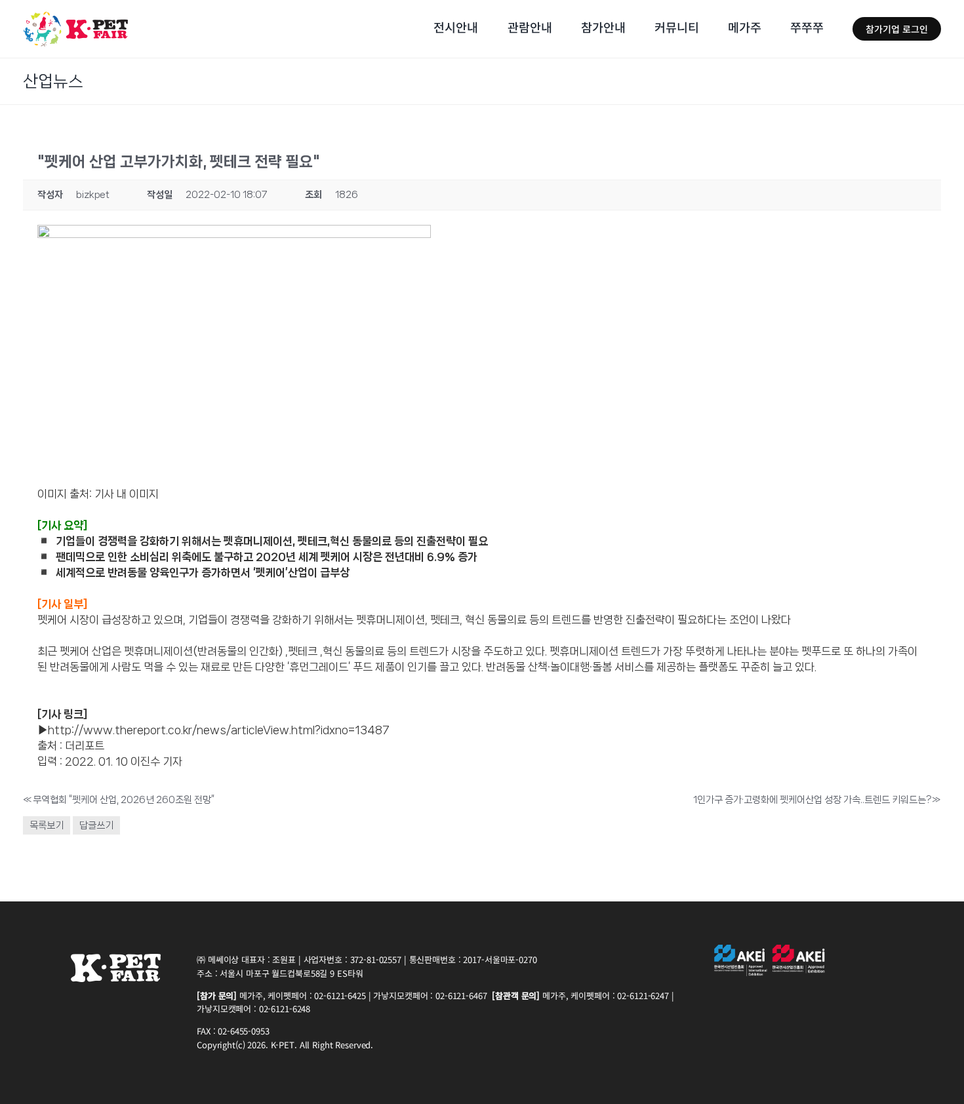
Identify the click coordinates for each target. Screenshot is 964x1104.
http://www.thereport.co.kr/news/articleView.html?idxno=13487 (219, 730)
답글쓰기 (96, 825)
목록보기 (47, 825)
